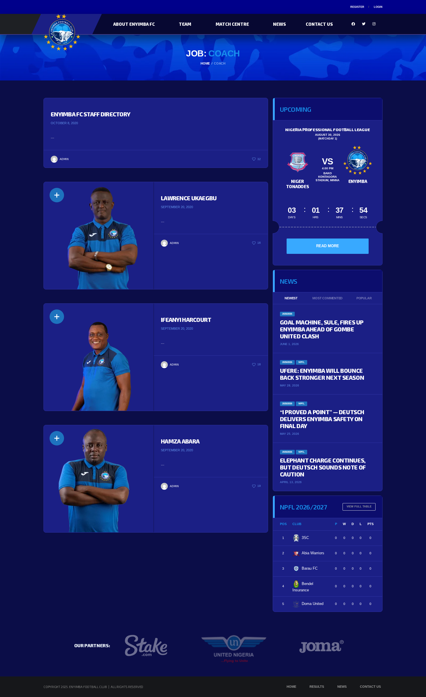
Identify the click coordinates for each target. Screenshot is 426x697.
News (279, 24)
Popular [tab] (364, 298)
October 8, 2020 (64, 123)
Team (185, 24)
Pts (370, 524)
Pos (283, 524)
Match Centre (232, 24)
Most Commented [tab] (327, 298)
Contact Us (319, 24)
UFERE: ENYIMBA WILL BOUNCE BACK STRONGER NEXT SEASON (322, 374)
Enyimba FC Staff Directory (90, 114)
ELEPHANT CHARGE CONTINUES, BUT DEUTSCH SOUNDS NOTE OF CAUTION (323, 467)
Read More (327, 246)
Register (357, 6)
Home (291, 686)
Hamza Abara (180, 441)
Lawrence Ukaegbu (188, 198)
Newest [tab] (291, 298)
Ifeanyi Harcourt (186, 319)
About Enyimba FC (134, 24)
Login (378, 6)
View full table (359, 506)
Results (317, 686)
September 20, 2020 (177, 207)
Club (296, 524)
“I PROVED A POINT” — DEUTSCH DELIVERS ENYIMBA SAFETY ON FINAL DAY (322, 418)
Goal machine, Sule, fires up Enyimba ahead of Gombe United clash (321, 329)
